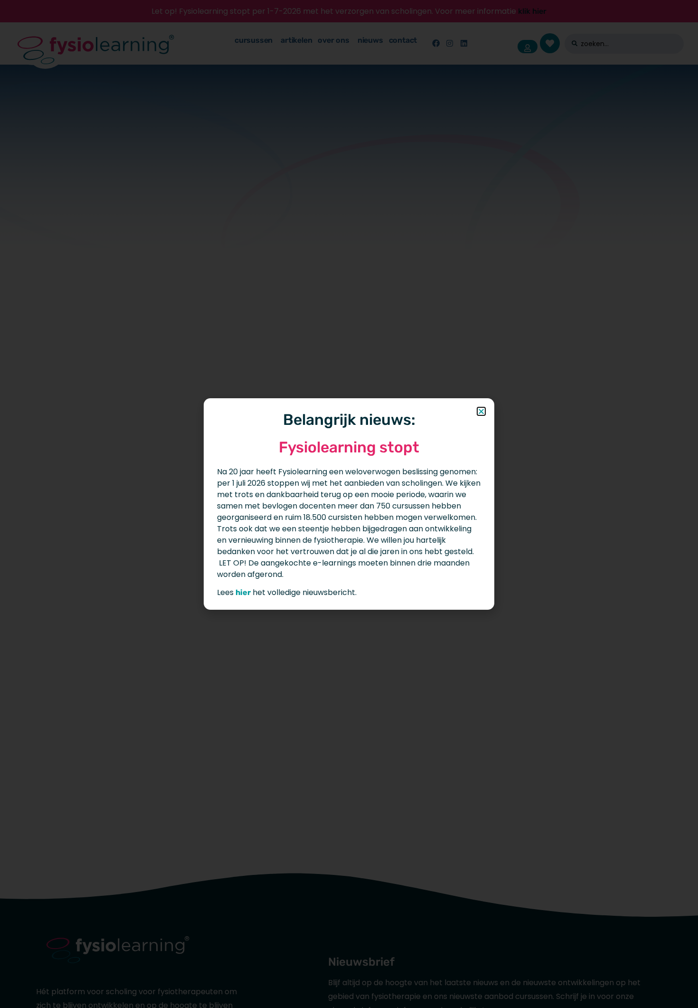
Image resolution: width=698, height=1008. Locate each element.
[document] (349, 504)
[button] (481, 411)
